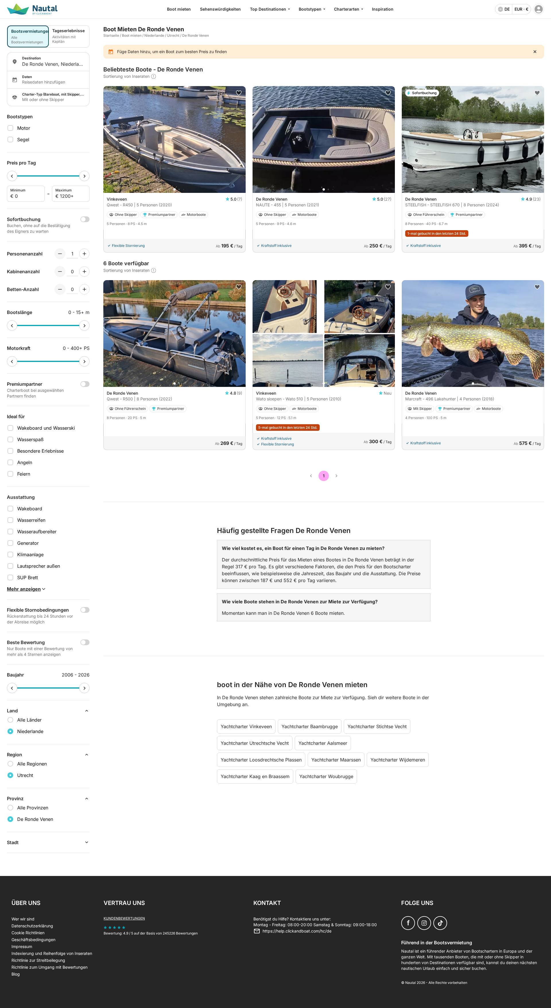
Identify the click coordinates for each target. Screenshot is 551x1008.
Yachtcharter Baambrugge (310, 726)
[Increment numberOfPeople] (84, 254)
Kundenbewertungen (124, 918)
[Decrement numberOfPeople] (60, 253)
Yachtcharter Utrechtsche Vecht (255, 743)
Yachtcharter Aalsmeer (322, 743)
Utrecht (173, 35)
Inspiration (382, 9)
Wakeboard (29, 508)
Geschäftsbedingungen (33, 939)
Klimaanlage (30, 554)
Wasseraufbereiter (37, 531)
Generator (28, 543)
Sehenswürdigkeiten (220, 9)
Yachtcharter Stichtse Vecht (377, 726)
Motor (23, 128)
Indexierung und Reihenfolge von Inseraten (51, 953)
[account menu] (538, 9)
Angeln (24, 462)
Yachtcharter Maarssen (336, 760)
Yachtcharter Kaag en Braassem (255, 776)
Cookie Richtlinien (27, 932)
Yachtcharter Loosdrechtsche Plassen (261, 760)
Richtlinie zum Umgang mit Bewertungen (49, 967)
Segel (23, 139)
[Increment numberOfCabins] (84, 271)
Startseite (111, 35)
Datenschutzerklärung (32, 925)
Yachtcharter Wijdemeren (397, 760)
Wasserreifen (31, 520)
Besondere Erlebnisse (40, 451)
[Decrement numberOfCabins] (60, 271)
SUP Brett (27, 577)
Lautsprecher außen (38, 566)
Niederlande (154, 35)
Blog (15, 974)
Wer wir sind (22, 918)
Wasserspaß (30, 439)
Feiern (23, 474)
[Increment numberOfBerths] (84, 289)
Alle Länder (29, 720)
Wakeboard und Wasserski (46, 428)
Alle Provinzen (32, 808)
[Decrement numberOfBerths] (60, 289)
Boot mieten (179, 9)
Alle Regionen (32, 764)
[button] (174, 189)
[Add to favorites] (238, 93)
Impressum (21, 946)
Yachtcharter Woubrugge (326, 776)
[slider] (12, 176)
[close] (535, 51)
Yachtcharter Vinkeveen (246, 726)
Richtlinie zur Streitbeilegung (38, 960)
